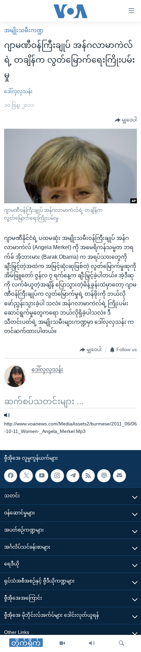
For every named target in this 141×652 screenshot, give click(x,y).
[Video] (62, 643)
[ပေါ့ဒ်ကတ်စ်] (103, 475)
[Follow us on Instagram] (57, 475)
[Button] (126, 120)
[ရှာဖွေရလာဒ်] (121, 643)
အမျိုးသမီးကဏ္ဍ (23, 30)
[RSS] (88, 475)
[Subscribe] (119, 475)
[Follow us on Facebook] (10, 475)
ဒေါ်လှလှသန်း (18, 91)
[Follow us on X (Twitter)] (26, 475)
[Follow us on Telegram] (72, 475)
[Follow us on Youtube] (41, 475)
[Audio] (91, 643)
